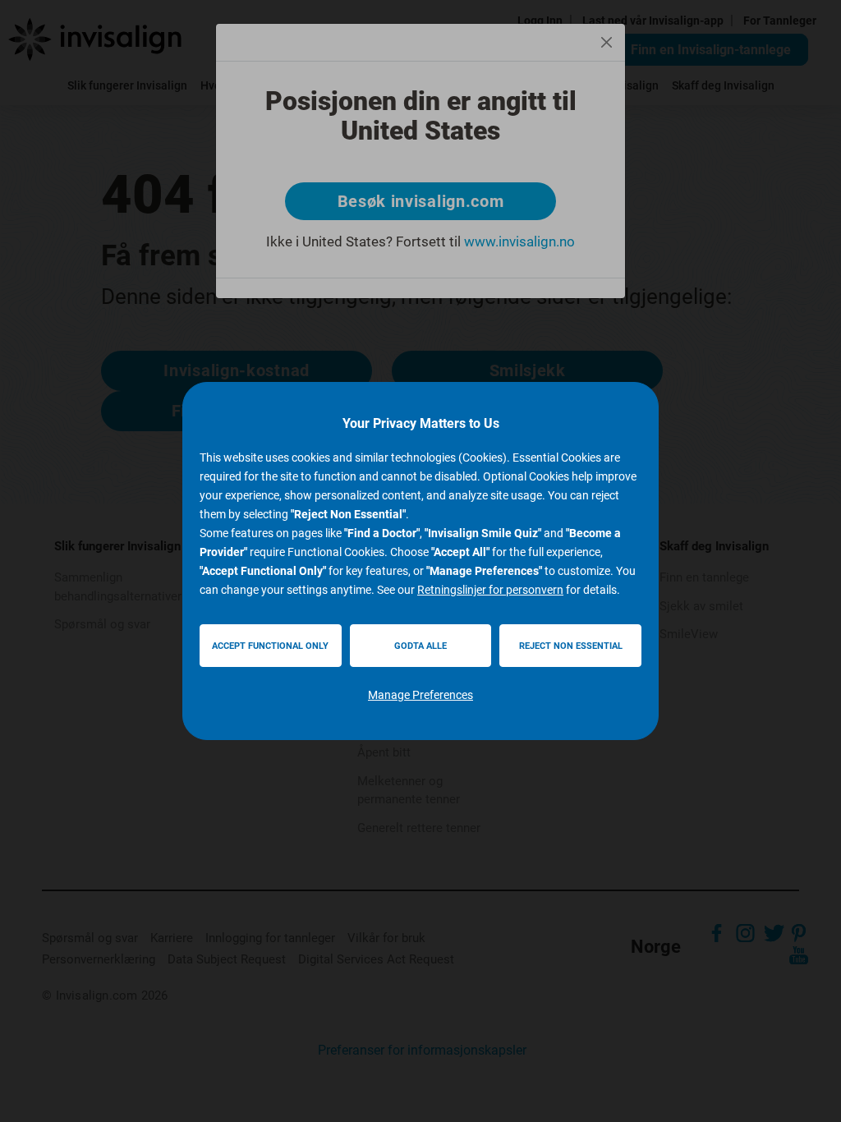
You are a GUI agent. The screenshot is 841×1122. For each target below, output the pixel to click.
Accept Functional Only (270, 646)
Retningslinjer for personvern (490, 589)
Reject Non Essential (571, 646)
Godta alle (420, 646)
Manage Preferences (420, 694)
